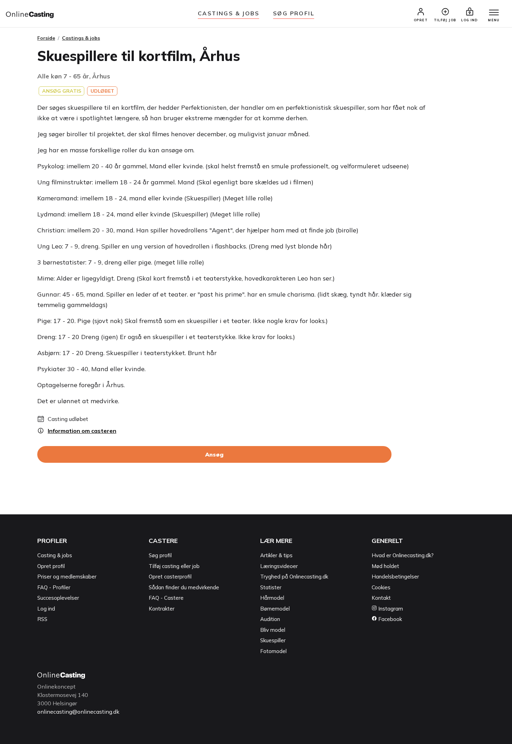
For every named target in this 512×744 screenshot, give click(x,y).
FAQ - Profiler (53, 587)
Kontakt (381, 598)
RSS (42, 619)
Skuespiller (273, 640)
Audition (270, 619)
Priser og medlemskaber (66, 576)
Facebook (389, 619)
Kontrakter (161, 608)
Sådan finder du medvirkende (184, 587)
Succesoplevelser (58, 598)
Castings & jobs (228, 13)
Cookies (381, 587)
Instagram (390, 608)
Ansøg (214, 454)
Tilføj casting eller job (174, 566)
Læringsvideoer (279, 566)
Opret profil (51, 566)
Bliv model (272, 630)
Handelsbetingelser (395, 576)
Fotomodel (273, 651)
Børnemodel (275, 608)
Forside (46, 38)
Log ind (46, 608)
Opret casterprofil (170, 576)
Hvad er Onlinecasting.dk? (403, 555)
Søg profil (160, 555)
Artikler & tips (276, 555)
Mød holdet (385, 566)
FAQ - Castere (166, 598)
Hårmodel (272, 598)
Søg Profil (293, 13)
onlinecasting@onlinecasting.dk (78, 711)
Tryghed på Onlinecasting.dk (294, 576)
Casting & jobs (54, 555)
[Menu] (494, 13)
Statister (270, 587)
